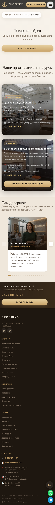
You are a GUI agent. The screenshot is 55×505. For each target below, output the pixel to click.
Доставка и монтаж (10, 438)
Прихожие (6, 360)
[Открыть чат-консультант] (49, 485)
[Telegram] (4, 330)
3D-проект (6, 434)
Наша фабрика (8, 389)
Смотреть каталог (27, 48)
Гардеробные (7, 356)
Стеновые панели (9, 368)
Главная (7, 15)
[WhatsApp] (9, 330)
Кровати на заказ (9, 364)
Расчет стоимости (36, 4)
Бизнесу (5, 421)
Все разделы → (8, 376)
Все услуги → (7, 446)
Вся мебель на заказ (11, 344)
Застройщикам (8, 425)
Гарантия (5, 442)
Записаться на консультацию (27, 184)
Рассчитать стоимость (11, 405)
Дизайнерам (7, 417)
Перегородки (7, 372)
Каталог (17, 15)
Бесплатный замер (10, 429)
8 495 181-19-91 (14, 127)
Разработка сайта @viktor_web (15, 502)
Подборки (6, 393)
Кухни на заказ (8, 348)
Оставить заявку (24, 302)
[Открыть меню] (50, 5)
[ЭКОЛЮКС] (13, 5)
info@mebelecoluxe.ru (14, 462)
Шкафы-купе (7, 352)
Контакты (6, 401)
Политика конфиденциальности (13, 499)
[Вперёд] (51, 244)
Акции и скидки (8, 397)
